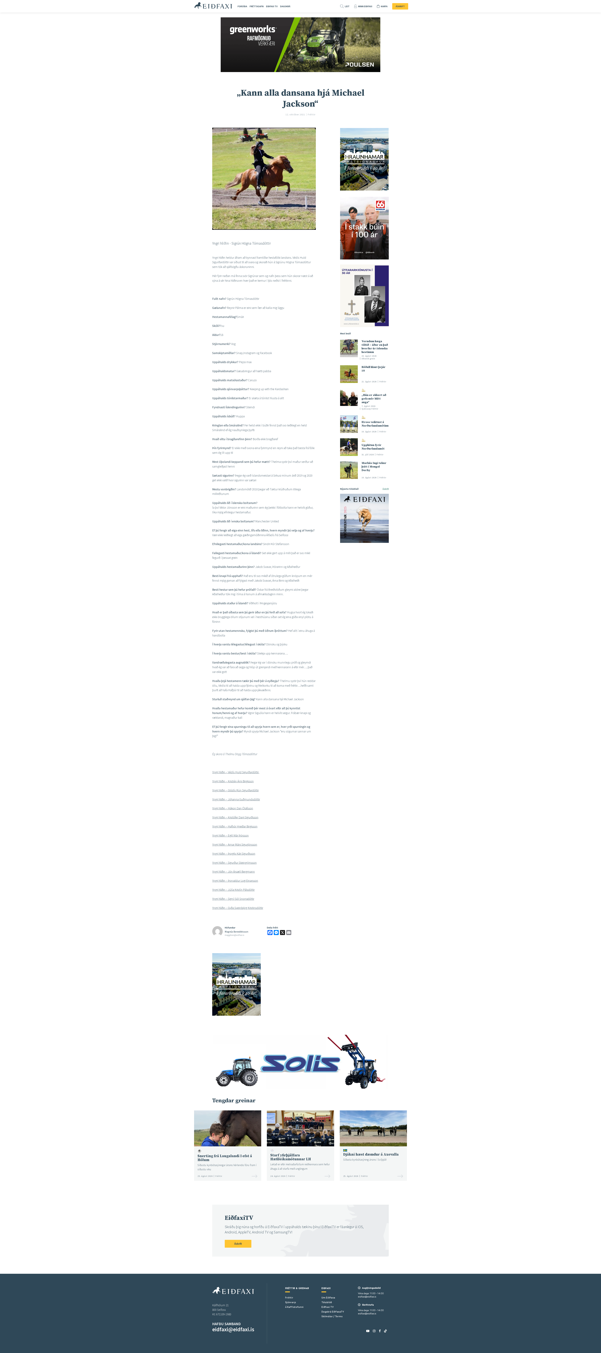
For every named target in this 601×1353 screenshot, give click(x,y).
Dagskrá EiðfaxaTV (332, 1311)
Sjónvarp (290, 1302)
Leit (347, 6)
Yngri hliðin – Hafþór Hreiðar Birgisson (234, 826)
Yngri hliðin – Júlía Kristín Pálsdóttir (233, 890)
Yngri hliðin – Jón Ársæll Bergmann (233, 871)
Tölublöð (326, 1302)
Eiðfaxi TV (272, 6)
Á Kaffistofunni (294, 1306)
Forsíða (242, 6)
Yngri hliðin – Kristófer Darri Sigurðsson (235, 817)
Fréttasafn (257, 6)
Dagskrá (285, 6)
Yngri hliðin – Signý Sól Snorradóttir (233, 899)
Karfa (384, 6)
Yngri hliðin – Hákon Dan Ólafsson (232, 808)
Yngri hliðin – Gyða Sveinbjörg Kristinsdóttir (237, 908)
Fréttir (289, 1297)
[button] (264, 862)
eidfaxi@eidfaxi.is (233, 1329)
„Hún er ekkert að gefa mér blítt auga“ (374, 398)
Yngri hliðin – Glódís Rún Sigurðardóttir (235, 790)
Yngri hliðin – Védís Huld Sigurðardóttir (235, 772)
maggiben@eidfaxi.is (234, 935)
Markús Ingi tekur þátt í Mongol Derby (374, 466)
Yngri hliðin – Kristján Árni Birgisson (233, 781)
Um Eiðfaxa (328, 1297)
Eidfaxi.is (213, 5)
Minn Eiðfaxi (365, 6)
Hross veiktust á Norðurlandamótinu (375, 424)
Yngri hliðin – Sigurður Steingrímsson (234, 863)
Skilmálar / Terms (331, 1316)
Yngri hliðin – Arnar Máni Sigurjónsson (234, 844)
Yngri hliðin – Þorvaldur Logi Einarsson (235, 881)
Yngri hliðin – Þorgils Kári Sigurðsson (233, 853)
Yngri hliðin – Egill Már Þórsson (230, 835)
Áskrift (400, 6)
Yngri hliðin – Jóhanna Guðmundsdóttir (236, 799)
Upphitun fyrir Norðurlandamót (373, 446)
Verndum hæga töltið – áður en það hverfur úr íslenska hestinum (375, 347)
